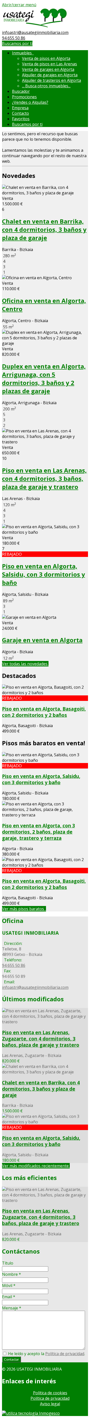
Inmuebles (23, 53)
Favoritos (21, 119)
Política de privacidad (64, 1353)
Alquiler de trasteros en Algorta (51, 80)
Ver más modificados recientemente (36, 1165)
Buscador (21, 91)
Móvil (9, 1285)
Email (8, 1296)
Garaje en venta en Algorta (42, 640)
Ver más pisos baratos (24, 908)
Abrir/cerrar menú (19, 4)
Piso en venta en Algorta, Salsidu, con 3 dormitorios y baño (43, 574)
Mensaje (11, 1308)
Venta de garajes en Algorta (48, 69)
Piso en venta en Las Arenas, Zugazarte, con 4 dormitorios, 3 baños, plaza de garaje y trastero (40, 1038)
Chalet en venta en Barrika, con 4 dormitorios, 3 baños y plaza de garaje (44, 229)
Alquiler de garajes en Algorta (50, 75)
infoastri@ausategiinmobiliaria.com (35, 32)
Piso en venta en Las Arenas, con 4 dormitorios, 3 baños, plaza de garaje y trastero (44, 478)
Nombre (11, 1274)
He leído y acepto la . (46, 1353)
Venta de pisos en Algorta (46, 58)
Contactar (11, 1359)
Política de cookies (50, 1393)
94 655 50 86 (13, 38)
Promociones (24, 97)
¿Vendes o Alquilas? (30, 102)
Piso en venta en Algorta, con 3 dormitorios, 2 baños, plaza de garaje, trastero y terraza (38, 831)
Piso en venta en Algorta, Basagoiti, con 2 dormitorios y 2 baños (44, 712)
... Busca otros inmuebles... (46, 86)
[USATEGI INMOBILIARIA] (35, 27)
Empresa (20, 108)
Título (7, 1263)
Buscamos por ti (17, 43)
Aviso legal (50, 1404)
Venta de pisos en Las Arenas (49, 64)
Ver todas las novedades (25, 663)
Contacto (20, 113)
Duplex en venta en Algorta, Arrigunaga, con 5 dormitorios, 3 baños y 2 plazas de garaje (44, 378)
